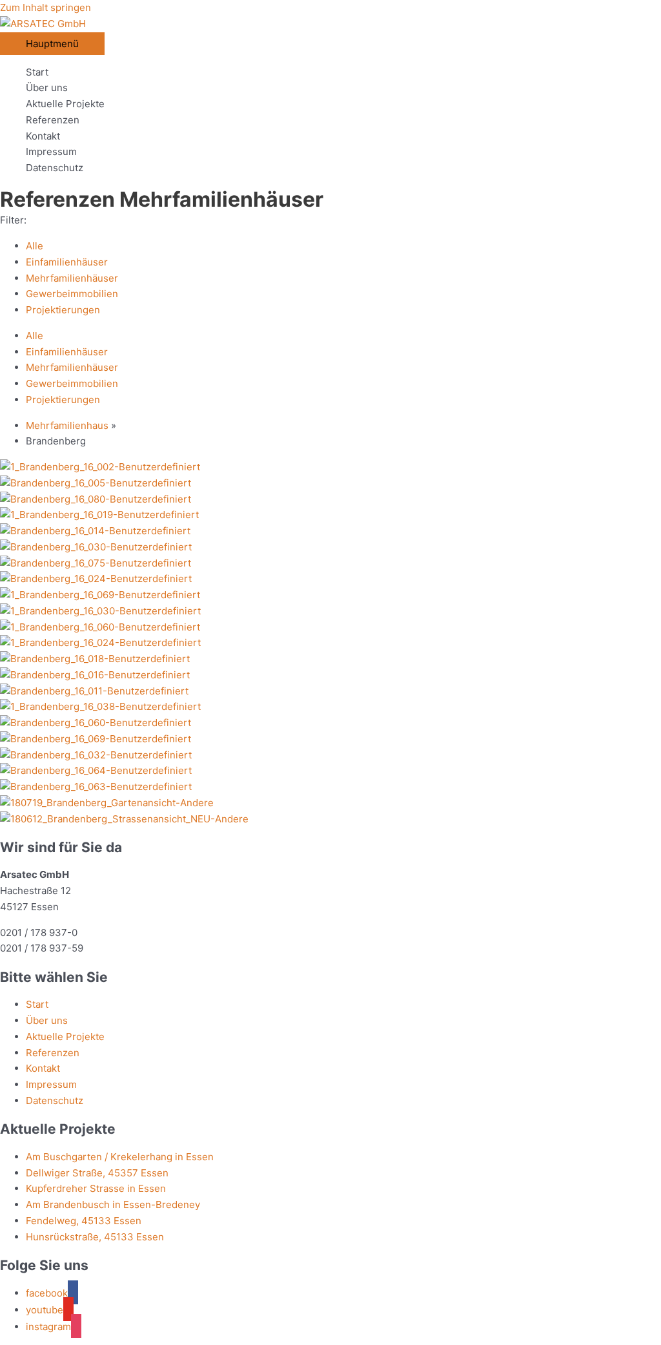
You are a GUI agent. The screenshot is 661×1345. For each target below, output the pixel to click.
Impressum (51, 151)
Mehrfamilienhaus (67, 425)
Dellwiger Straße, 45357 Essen (97, 1173)
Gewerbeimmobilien (72, 293)
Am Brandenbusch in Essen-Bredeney (113, 1204)
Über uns (47, 87)
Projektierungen (63, 310)
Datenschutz (54, 168)
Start (37, 72)
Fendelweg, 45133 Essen (83, 1221)
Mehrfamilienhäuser (72, 278)
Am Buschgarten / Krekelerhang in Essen (120, 1157)
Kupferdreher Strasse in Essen (96, 1188)
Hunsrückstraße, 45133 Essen (95, 1237)
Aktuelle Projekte (65, 104)
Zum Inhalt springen (45, 7)
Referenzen (52, 120)
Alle (34, 246)
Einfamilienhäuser (67, 262)
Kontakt (43, 136)
